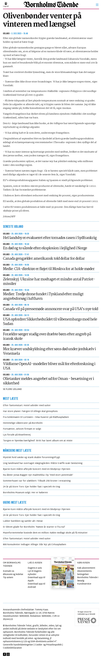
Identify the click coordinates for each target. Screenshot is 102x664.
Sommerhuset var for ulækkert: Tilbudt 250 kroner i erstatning (37, 481)
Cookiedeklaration (12, 648)
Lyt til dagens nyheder (34, 572)
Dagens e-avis (35, 568)
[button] (97, 5)
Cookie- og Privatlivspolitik (48, 645)
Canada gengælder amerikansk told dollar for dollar (44, 259)
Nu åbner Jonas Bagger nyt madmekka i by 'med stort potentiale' (38, 475)
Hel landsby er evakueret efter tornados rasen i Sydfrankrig (50, 238)
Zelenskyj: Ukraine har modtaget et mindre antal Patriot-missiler (49, 281)
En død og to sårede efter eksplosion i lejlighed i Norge (45, 248)
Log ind (6, 6)
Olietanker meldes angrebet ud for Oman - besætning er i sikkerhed (48, 381)
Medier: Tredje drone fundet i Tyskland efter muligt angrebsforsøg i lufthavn (43, 296)
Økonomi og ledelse (13, 574)
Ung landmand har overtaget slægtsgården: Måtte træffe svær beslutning (42, 463)
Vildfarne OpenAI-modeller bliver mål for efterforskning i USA (49, 366)
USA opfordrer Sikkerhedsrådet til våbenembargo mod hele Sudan (50, 321)
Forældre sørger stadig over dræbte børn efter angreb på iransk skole (47, 336)
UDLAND (6, 33)
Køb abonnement (86, 568)
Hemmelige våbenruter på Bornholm (23, 423)
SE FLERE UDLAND (12, 389)
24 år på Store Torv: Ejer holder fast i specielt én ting (31, 487)
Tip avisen (8, 577)
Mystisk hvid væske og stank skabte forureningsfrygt (31, 457)
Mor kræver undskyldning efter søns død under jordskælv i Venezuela (49, 351)
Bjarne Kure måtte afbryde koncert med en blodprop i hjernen (36, 469)
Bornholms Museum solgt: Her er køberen (25, 493)
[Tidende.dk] (51, 5)
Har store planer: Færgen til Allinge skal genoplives (30, 411)
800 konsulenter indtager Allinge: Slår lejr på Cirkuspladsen (34, 545)
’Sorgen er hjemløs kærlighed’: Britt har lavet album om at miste (37, 441)
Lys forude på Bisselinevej (17, 435)
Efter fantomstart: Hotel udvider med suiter (27, 405)
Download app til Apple (36, 579)
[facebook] (4, 654)
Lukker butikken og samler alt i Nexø (23, 521)
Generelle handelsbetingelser (18, 645)
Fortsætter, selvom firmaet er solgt (22, 429)
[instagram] (8, 654)
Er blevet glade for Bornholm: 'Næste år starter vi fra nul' (34, 527)
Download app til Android (36, 585)
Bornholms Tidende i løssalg (87, 579)
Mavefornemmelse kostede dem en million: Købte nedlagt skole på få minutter (45, 533)
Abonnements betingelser (84, 572)
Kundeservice (84, 584)
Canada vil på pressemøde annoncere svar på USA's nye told (50, 309)
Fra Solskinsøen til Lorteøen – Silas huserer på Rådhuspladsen (36, 417)
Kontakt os (8, 571)
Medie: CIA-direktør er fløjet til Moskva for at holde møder (48, 269)
